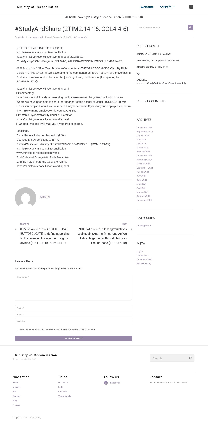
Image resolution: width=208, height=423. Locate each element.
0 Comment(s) (80, 37)
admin (21, 37)
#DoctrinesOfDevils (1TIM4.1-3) (153, 67)
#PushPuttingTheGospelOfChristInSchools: (158, 60)
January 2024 (143, 196)
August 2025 (143, 135)
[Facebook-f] (191, 7)
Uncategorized (36, 37)
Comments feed (144, 259)
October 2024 (143, 163)
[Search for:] (161, 27)
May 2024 (141, 184)
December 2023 (144, 200)
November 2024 (144, 159)
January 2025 (143, 151)
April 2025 (141, 143)
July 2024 (141, 176)
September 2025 (145, 131)
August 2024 (143, 172)
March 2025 (142, 147)
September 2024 (145, 168)
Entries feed (142, 255)
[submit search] (190, 358)
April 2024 (141, 188)
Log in (140, 251)
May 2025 (141, 139)
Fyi (138, 73)
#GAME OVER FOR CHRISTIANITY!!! (154, 54)
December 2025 (144, 127)
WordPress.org (144, 263)
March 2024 (142, 192)
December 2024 (144, 155)
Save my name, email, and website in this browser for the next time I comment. (57, 329)
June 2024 (142, 180)
